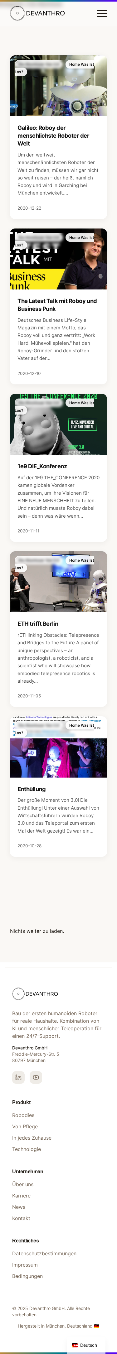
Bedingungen (27, 1276)
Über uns (22, 1184)
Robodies (23, 1115)
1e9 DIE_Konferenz (42, 466)
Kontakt (21, 1218)
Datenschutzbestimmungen (44, 1253)
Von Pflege (25, 1126)
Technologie (26, 1149)
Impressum (25, 1265)
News (18, 1207)
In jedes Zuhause (31, 1138)
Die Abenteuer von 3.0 (38, 64)
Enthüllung (31, 788)
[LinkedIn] (18, 1077)
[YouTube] (36, 1077)
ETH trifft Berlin (37, 623)
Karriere (21, 1195)
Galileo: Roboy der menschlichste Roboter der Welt (53, 135)
